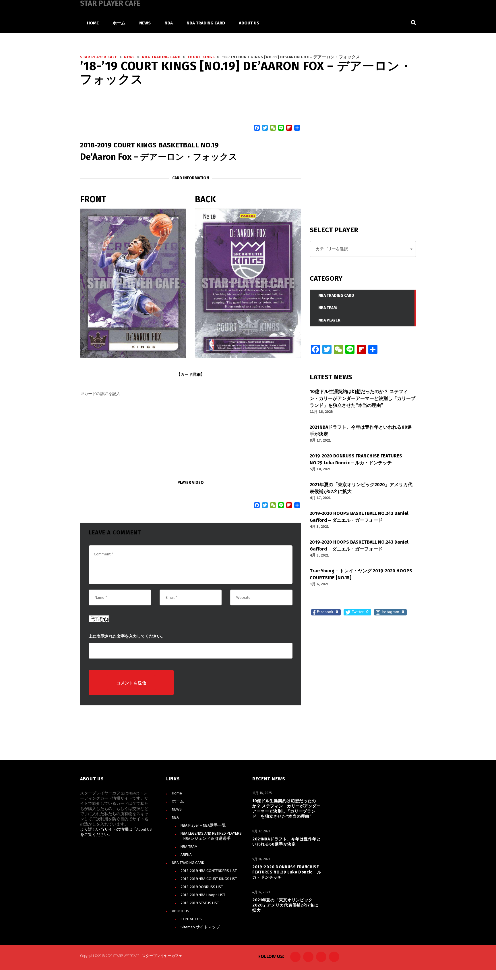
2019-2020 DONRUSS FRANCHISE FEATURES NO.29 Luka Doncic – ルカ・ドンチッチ (286, 872)
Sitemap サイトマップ (200, 926)
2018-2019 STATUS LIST (200, 902)
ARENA (186, 854)
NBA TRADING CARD (188, 862)
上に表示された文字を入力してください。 (127, 636)
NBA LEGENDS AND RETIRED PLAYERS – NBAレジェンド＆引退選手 (211, 836)
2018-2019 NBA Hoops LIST (203, 894)
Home (177, 793)
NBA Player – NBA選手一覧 (203, 825)
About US (144, 829)
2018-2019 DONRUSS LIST (202, 886)
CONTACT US (191, 918)
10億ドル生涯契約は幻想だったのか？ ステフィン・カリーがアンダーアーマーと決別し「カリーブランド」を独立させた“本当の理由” (286, 808)
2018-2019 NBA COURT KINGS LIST (209, 878)
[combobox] (363, 249)
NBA (175, 817)
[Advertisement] (190, 438)
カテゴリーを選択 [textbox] (332, 248)
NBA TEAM (189, 846)
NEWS (177, 809)
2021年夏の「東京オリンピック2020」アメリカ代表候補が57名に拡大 (285, 905)
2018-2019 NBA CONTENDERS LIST (209, 870)
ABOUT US (180, 910)
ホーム (178, 801)
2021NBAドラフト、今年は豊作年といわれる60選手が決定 (286, 842)
